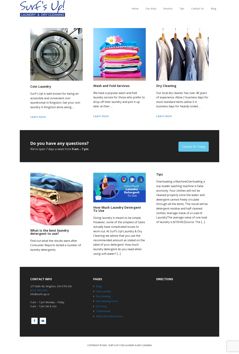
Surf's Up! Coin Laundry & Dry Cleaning (130, 345)
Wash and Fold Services (111, 86)
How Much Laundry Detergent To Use (117, 209)
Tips (159, 174)
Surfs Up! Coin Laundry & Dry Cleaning (42, 9)
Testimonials (103, 311)
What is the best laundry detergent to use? (49, 232)
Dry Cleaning (166, 86)
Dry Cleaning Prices (107, 301)
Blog (98, 286)
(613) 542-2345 (38, 290)
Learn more (43, 117)
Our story (101, 306)
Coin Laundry (40, 86)
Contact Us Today (193, 147)
